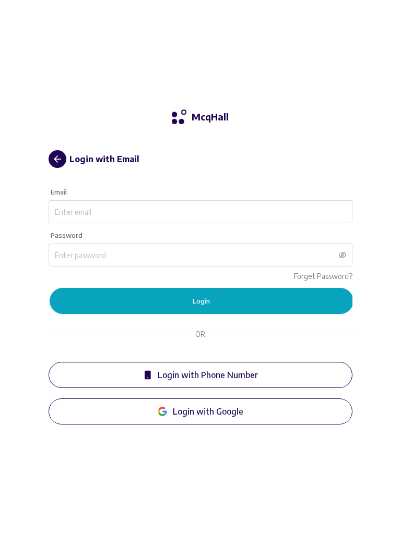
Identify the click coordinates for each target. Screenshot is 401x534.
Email (59, 192)
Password (66, 235)
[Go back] (57, 159)
